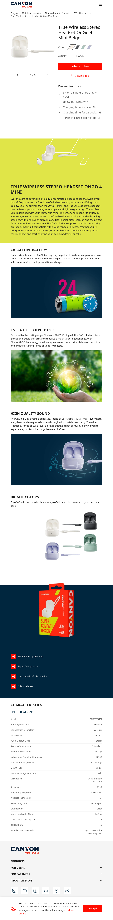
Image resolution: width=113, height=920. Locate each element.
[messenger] (67, 890)
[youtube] (24, 890)
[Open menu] (100, 4)
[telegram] (56, 890)
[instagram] (14, 890)
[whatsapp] (45, 890)
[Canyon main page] (21, 5)
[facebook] (35, 890)
